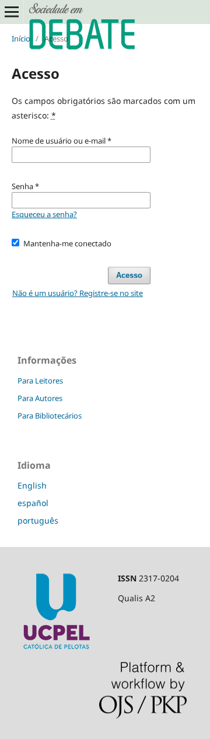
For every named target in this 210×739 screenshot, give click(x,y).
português (38, 520)
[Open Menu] (11, 11)
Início (21, 38)
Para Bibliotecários (50, 415)
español (33, 502)
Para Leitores (40, 380)
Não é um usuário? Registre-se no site (77, 293)
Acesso (129, 275)
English (32, 485)
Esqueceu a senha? (44, 214)
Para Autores (40, 398)
